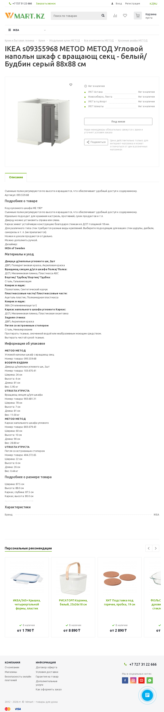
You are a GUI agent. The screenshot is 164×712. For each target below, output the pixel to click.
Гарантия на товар (47, 676)
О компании (12, 667)
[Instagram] (133, 680)
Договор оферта (46, 667)
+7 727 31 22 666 (22, 3)
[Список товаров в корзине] (145, 18)
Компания (12, 662)
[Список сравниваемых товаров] (115, 16)
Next (155, 548)
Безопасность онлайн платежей (18, 678)
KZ (151, 3)
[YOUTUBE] (141, 680)
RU (155, 3)
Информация (46, 662)
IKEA (16, 30)
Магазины (11, 671)
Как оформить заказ (49, 689)
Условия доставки (47, 671)
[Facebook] (125, 680)
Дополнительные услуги (46, 683)
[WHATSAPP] (150, 680)
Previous (149, 548)
